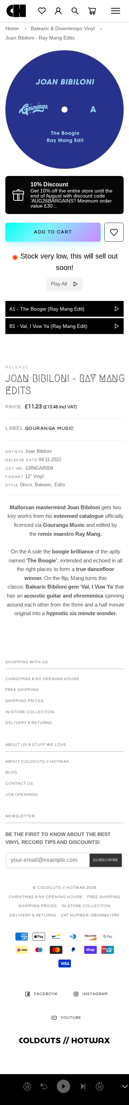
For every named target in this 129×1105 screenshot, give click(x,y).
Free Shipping (22, 690)
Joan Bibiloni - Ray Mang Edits (40, 38)
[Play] (63, 1086)
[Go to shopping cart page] (92, 11)
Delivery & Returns (28, 723)
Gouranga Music (49, 428)
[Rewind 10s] (27, 1086)
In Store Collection (29, 712)
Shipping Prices (24, 701)
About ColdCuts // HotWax (37, 761)
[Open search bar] (75, 11)
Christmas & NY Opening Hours (42, 679)
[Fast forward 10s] (99, 1086)
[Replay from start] (43, 1086)
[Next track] (83, 1086)
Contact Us (19, 783)
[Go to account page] (58, 11)
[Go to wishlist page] (42, 11)
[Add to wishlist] (114, 232)
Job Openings (21, 795)
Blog (11, 772)
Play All (62, 284)
